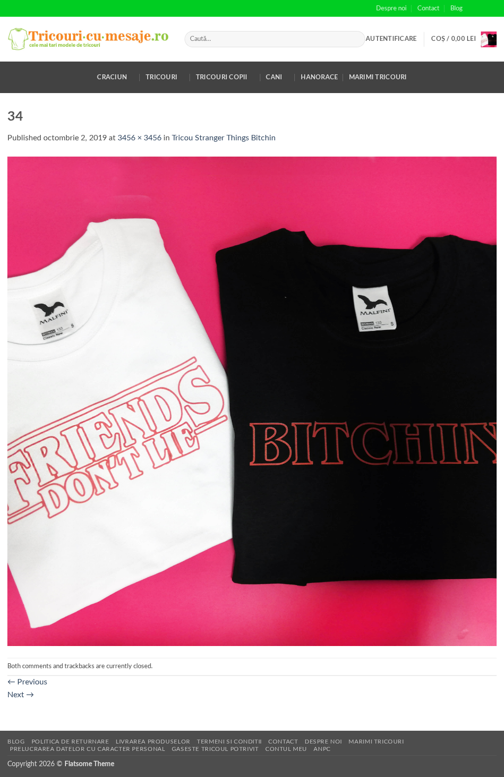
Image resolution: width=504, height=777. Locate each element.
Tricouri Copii (222, 77)
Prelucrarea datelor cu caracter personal (87, 749)
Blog (456, 8)
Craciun (112, 77)
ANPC (322, 749)
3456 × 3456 (139, 138)
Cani (274, 77)
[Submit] (355, 39)
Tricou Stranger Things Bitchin (224, 138)
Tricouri (161, 77)
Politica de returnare (70, 742)
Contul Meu (286, 749)
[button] (391, 39)
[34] (252, 401)
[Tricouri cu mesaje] (88, 39)
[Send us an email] (492, 8)
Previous (27, 682)
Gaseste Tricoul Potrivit (215, 749)
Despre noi (391, 8)
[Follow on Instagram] (482, 8)
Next (20, 695)
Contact (428, 8)
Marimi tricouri (378, 77)
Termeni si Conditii (229, 742)
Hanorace (319, 77)
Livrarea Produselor (153, 742)
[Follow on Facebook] (473, 8)
